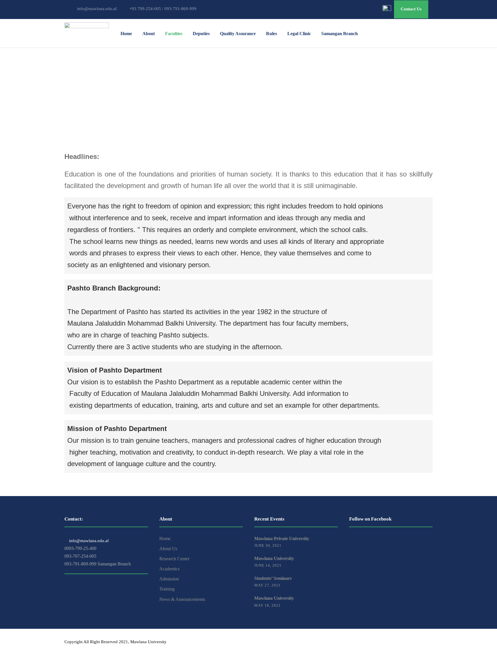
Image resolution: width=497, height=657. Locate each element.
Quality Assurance (238, 33)
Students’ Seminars (273, 578)
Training (167, 588)
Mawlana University (274, 558)
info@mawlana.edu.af (88, 541)
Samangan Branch (339, 33)
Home (126, 33)
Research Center (174, 558)
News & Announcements (182, 599)
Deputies (201, 33)
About (148, 33)
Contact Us (411, 9)
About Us (168, 548)
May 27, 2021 (267, 585)
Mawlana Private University (281, 538)
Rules (271, 33)
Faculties (173, 33)
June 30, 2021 (268, 545)
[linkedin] (420, 643)
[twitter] (430, 643)
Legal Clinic (299, 33)
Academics (169, 568)
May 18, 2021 (267, 605)
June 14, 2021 (268, 565)
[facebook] (410, 643)
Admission (169, 578)
